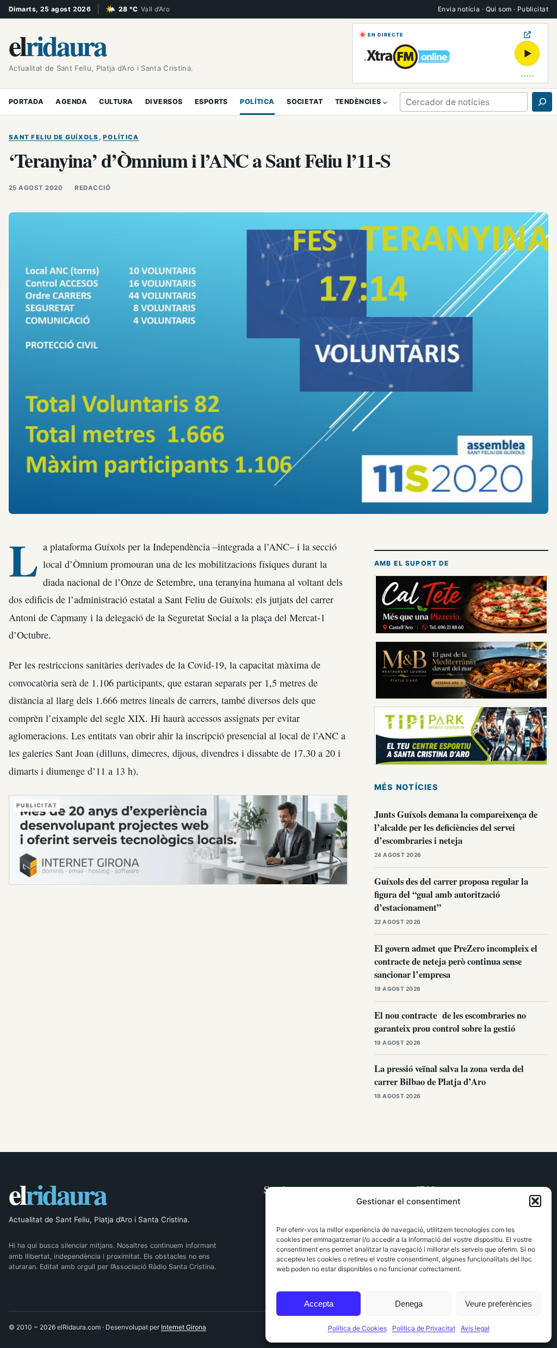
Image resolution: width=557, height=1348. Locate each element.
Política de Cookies (357, 1328)
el (57, 45)
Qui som (499, 9)
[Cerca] (542, 102)
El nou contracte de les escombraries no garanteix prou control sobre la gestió (450, 1021)
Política (121, 137)
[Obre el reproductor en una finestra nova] (527, 34)
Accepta (318, 1303)
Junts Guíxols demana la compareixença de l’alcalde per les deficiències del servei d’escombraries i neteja (455, 827)
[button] (535, 1201)
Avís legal (475, 1328)
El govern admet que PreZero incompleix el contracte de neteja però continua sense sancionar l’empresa (455, 961)
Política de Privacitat (423, 1328)
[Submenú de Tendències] (384, 101)
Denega (409, 1303)
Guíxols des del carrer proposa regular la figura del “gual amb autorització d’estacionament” (451, 894)
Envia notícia (459, 9)
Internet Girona (183, 1327)
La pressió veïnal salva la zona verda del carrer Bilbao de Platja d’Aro (449, 1075)
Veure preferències (498, 1303)
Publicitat (532, 9)
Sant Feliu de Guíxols (54, 137)
